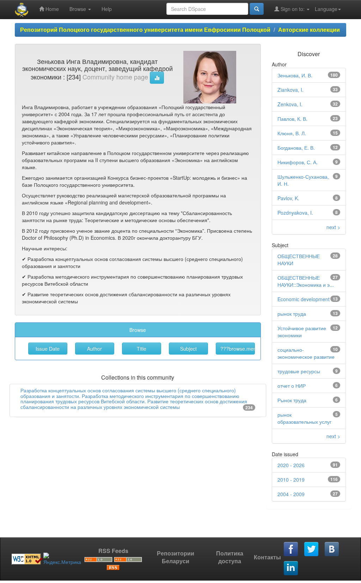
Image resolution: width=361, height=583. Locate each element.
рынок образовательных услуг (304, 418)
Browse (78, 8)
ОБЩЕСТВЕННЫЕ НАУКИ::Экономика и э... (305, 281)
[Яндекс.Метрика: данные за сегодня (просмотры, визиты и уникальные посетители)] (62, 559)
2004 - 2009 (291, 494)
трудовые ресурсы (298, 371)
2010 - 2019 (291, 479)
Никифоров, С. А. (297, 162)
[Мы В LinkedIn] (291, 568)
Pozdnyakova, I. (295, 212)
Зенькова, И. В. (294, 75)
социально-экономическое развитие (306, 353)
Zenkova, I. (289, 104)
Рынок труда (291, 400)
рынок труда (291, 313)
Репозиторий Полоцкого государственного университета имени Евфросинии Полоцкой (145, 29)
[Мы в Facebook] (291, 549)
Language (326, 8)
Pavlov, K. (288, 198)
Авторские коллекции (309, 29)
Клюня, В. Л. (291, 133)
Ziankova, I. (290, 89)
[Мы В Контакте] (332, 549)
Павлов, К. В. (292, 118)
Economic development (303, 299)
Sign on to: (292, 8)
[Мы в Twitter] (311, 549)
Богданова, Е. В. (296, 147)
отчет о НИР (291, 385)
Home (51, 8)
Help (107, 8)
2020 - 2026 (291, 465)
